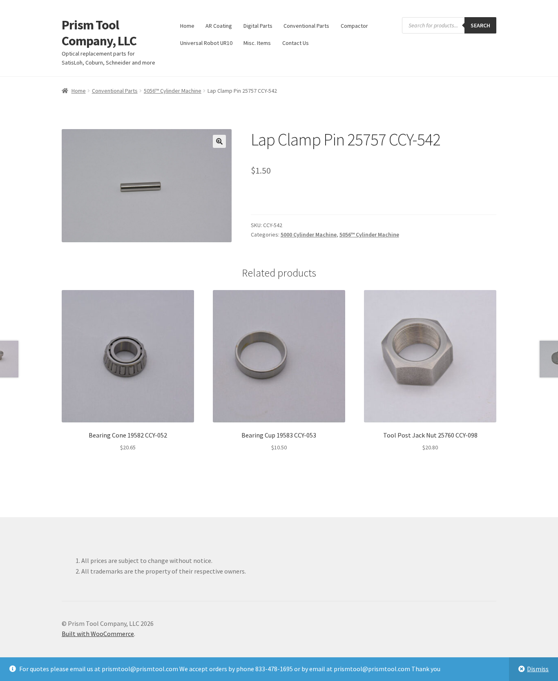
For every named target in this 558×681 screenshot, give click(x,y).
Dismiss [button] (538, 669)
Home (187, 25)
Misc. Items (257, 43)
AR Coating (218, 25)
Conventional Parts (306, 25)
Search (480, 25)
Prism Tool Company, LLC (99, 33)
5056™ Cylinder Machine (172, 90)
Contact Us (295, 43)
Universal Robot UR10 (206, 43)
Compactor (354, 25)
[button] (219, 141)
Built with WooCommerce (98, 634)
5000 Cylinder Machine (309, 234)
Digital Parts (257, 25)
